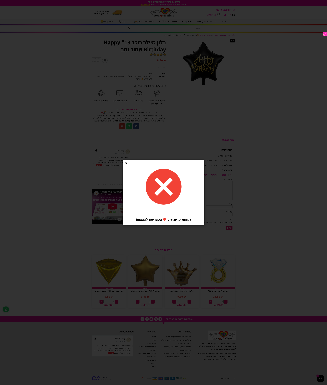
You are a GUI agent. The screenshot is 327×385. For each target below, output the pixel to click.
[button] (126, 163)
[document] (163, 192)
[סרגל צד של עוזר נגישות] (325, 34)
